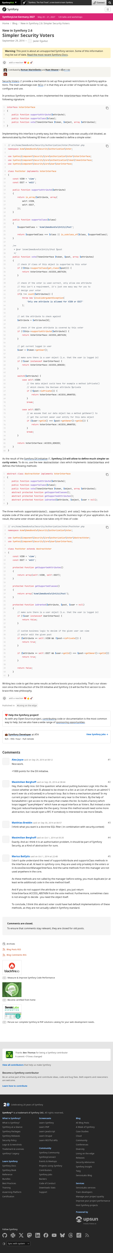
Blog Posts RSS (14, 949)
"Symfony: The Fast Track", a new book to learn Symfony (50, 2)
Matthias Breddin (22, 822)
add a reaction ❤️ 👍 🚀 (21, 62)
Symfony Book (9, 1170)
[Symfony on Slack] (13, 1235)
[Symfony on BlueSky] (62, 1235)
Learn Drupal (45, 1135)
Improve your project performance (93, 1200)
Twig (78, 1170)
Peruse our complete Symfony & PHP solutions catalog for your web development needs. (51, 1022)
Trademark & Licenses (13, 1149)
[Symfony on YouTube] (54, 1235)
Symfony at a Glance (12, 1127)
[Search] (110, 2)
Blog (14, 23)
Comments (11, 752)
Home (5, 23)
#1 (109, 759)
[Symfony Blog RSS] (87, 1235)
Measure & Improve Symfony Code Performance (31, 977)
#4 (109, 837)
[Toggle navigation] (108, 9)
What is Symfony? (11, 1118)
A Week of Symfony (85, 1127)
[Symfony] (52, 9)
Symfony (8, 2)
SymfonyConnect (47, 1157)
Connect (100, 2)
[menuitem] (19, 1122)
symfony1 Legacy (10, 1153)
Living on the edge (27, 705)
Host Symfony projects (87, 1205)
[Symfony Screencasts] (79, 1235)
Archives (11, 943)
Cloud (79, 1135)
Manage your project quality (90, 1196)
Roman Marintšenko (31, 69)
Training (6, 1187)
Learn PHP (44, 1127)
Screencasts (45, 1118)
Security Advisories (85, 1162)
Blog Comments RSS (16, 954)
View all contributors (13, 1064)
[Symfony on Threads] (70, 1235)
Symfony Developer (19, 734)
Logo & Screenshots (12, 1144)
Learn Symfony (10, 1161)
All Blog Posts (82, 1122)
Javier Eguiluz (40, 41)
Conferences (82, 1144)
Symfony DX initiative (36, 458)
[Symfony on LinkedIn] (37, 1235)
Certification (8, 1196)
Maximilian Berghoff (24, 782)
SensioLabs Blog (84, 1175)
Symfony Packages (11, 1131)
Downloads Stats (47, 1187)
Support (43, 1192)
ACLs (40, 84)
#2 (109, 782)
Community (45, 1148)
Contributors (45, 1170)
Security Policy (9, 1140)
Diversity (80, 1149)
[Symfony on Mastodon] (29, 1235)
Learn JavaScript (47, 1131)
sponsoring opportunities (70, 722)
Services (80, 1183)
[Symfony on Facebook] (46, 1235)
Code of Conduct (47, 1183)
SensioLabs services (85, 1187)
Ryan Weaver (52, 69)
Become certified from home (21, 999)
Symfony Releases (11, 1135)
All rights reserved (54, 1112)
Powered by (82, 1212)
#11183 (67, 70)
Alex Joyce (17, 759)
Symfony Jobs (45, 1174)
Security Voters (10, 81)
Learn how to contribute (14, 1085)
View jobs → (97, 734)
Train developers (84, 1192)
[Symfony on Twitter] (21, 1235)
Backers (43, 1178)
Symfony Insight (84, 1166)
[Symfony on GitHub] (4, 1235)
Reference (7, 1174)
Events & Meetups (48, 1161)
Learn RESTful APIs (48, 1140)
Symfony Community (49, 1152)
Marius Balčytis (21, 856)
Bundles (6, 1178)
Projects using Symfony (50, 1165)
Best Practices (9, 1183)
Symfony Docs (9, 1165)
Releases (80, 1157)
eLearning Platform (11, 1192)
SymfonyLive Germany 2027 (18, 16)
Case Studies (82, 1131)
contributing (49, 718)
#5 (109, 856)
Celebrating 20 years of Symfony (27, 1104)
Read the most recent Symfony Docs (47, 54)
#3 (109, 822)
